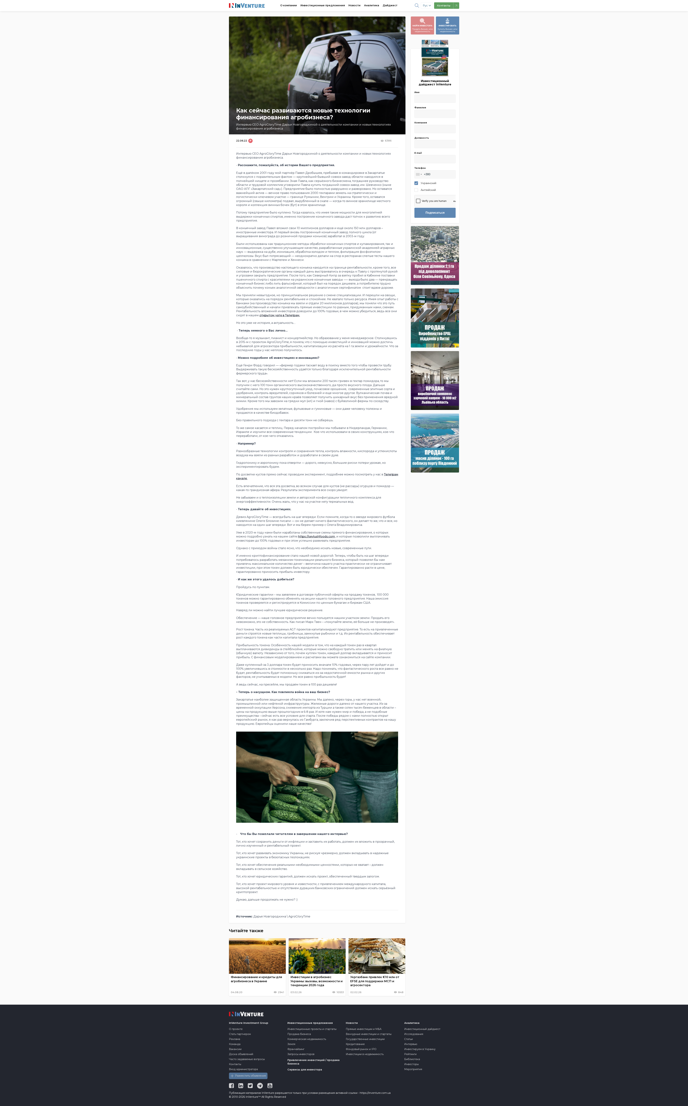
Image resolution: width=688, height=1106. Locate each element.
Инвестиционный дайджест (422, 1029)
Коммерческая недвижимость (306, 1039)
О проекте (236, 1029)
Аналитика (371, 5)
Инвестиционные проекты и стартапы (311, 1029)
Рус (425, 5)
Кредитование (355, 1044)
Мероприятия (413, 1069)
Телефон (420, 168)
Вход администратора (243, 1069)
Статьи (408, 1039)
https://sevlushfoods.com (316, 536)
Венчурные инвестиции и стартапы (368, 1034)
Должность (421, 138)
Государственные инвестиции (365, 1039)
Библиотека (412, 1059)
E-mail (418, 153)
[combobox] (419, 174)
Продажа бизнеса (299, 1034)
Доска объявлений (241, 1054)
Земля (291, 1044)
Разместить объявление (250, 1075)
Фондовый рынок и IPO (361, 1049)
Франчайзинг (295, 1049)
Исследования (413, 1034)
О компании (288, 5)
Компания (420, 122)
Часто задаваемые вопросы (247, 1059)
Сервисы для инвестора (304, 1069)
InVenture (248, 1023)
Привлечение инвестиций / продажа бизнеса (313, 1061)
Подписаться (435, 212)
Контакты (235, 1064)
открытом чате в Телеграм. (279, 315)
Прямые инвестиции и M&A (363, 1029)
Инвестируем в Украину (420, 1049)
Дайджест (390, 5)
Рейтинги (410, 1054)
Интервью (410, 1044)
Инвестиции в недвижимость (365, 1054)
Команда (234, 1044)
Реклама (234, 1039)
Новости (354, 5)
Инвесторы (411, 1064)
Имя (416, 92)
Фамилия (420, 107)
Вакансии (235, 1049)
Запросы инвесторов (300, 1054)
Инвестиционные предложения (322, 5)
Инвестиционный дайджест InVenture (435, 82)
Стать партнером (240, 1034)
